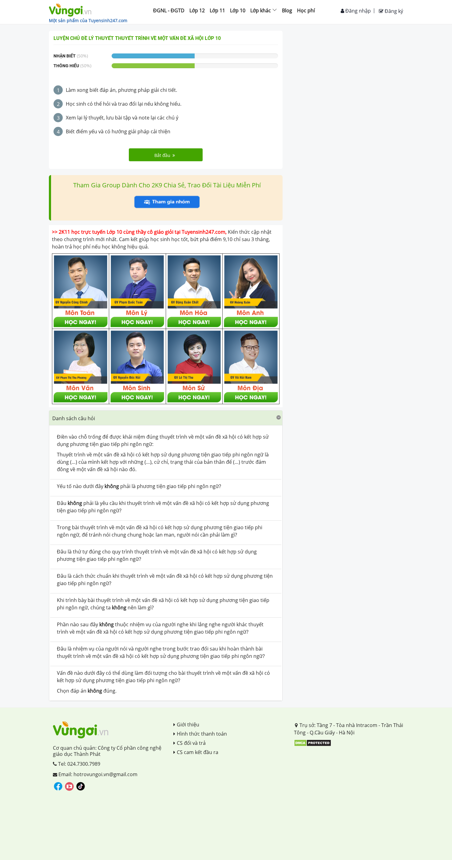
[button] (165, 418)
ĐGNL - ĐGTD (168, 10)
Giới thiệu (188, 724)
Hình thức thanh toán (202, 733)
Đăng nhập (357, 10)
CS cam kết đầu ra (197, 752)
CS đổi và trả (191, 743)
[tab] (165, 418)
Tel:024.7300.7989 (78, 763)
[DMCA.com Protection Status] (312, 742)
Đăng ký (393, 11)
